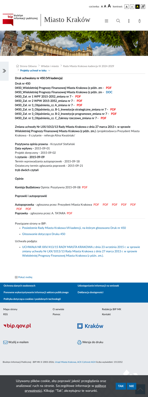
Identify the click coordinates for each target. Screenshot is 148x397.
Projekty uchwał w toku (33, 70)
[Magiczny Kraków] (111, 328)
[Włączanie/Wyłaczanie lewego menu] (4, 71)
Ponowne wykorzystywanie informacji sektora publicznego (36, 292)
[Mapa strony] (129, 21)
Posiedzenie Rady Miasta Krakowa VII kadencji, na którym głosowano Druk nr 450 (74, 228)
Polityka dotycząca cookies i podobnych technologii (32, 299)
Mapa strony (10, 309)
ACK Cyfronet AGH (86, 362)
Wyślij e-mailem (18, 342)
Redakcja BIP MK (111, 309)
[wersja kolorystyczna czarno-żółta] (137, 6)
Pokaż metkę (25, 277)
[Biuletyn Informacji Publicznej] (37, 328)
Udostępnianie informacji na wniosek (98, 286)
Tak (121, 386)
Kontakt (106, 314)
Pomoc (56, 314)
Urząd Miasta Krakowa (65, 362)
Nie (131, 386)
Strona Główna (28, 66)
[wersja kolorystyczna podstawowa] (126, 6)
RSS (5, 314)
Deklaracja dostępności (90, 292)
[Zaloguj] (140, 21)
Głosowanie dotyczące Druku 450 (43, 234)
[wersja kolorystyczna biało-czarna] (132, 6)
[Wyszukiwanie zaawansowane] (118, 21)
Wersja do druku (92, 342)
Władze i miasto (50, 66)
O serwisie (58, 309)
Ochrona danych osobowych (19, 286)
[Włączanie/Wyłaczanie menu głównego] (106, 21)
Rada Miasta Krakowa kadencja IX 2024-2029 (88, 66)
